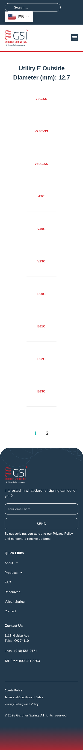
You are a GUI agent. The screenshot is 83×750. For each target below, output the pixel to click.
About (9, 563)
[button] (74, 37)
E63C (41, 391)
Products (11, 572)
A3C (41, 196)
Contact (10, 611)
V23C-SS (41, 131)
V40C (41, 229)
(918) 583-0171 (25, 651)
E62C (41, 359)
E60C (41, 294)
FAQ (8, 582)
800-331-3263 (29, 661)
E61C (41, 326)
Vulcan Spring (15, 601)
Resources (12, 592)
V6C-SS (41, 99)
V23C (41, 261)
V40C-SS (41, 164)
